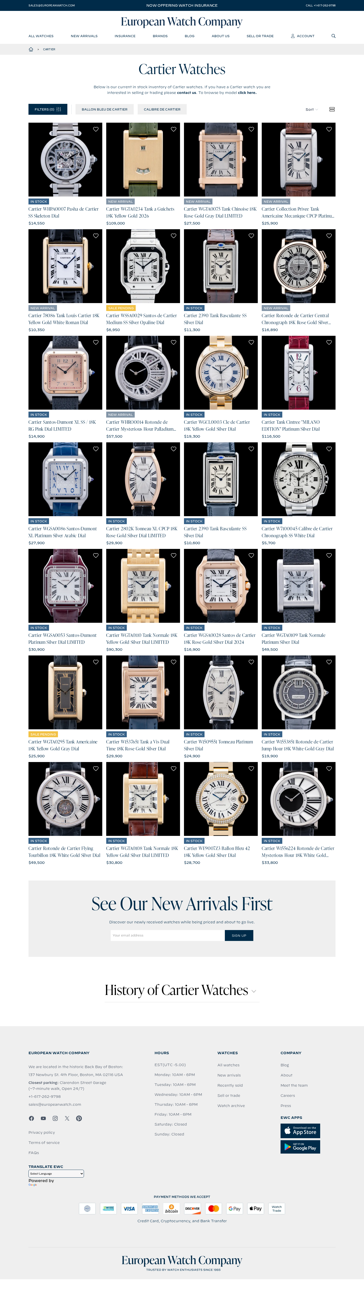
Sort (310, 110)
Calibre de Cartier (162, 109)
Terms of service (44, 1143)
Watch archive (231, 1106)
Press (286, 1106)
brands (160, 35)
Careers (288, 1096)
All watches (228, 1065)
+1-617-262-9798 (44, 1097)
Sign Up (239, 935)
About (286, 1075)
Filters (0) (44, 109)
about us (221, 35)
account (305, 36)
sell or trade (260, 35)
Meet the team (294, 1085)
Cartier (49, 49)
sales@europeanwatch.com (51, 5)
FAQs (33, 1153)
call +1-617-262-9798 (321, 5)
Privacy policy (41, 1132)
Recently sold (230, 1085)
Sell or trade (228, 1096)
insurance (125, 35)
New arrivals (229, 1075)
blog (189, 35)
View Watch (65, 159)
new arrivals (84, 35)
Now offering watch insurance (181, 5)
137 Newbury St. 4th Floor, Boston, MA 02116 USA (75, 1075)
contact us (186, 93)
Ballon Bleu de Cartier (105, 109)
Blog (285, 1065)
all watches (40, 35)
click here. (247, 93)
